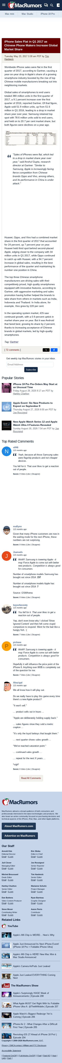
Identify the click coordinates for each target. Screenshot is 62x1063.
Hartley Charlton (21, 393)
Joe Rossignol (20, 412)
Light (4, 1058)
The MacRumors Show (24, 985)
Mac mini (9, 14)
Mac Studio (27, 14)
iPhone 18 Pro (48, 14)
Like (28, 474)
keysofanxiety (20, 605)
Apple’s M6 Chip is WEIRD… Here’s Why (33, 935)
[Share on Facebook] (54, 350)
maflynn (17, 526)
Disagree (35, 474)
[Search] (53, 5)
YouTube (13, 926)
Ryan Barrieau (37, 898)
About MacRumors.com (18, 826)
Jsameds (18, 552)
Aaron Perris (36, 909)
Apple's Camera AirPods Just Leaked (31, 966)
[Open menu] (4, 5)
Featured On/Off (10, 1056)
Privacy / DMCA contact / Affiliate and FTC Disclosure (24, 1045)
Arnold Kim (7, 851)
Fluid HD (46, 1056)
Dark (9, 1058)
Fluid (39, 1056)
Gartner (14, 341)
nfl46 (15, 447)
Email (4, 857)
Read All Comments (31, 778)
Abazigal (17, 682)
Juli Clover (6, 863)
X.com (10, 857)
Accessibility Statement (11, 1051)
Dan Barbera (7, 898)
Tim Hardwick (37, 874)
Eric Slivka (35, 851)
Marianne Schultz (39, 886)
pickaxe (17, 642)
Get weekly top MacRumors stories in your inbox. (31, 358)
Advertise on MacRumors (19, 835)
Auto (54, 1056)
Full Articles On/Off (27, 1056)
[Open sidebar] (58, 5)
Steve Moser (7, 909)
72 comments (12, 350)
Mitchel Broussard (10, 874)
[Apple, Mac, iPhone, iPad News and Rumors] (25, 9)
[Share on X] (46, 350)
